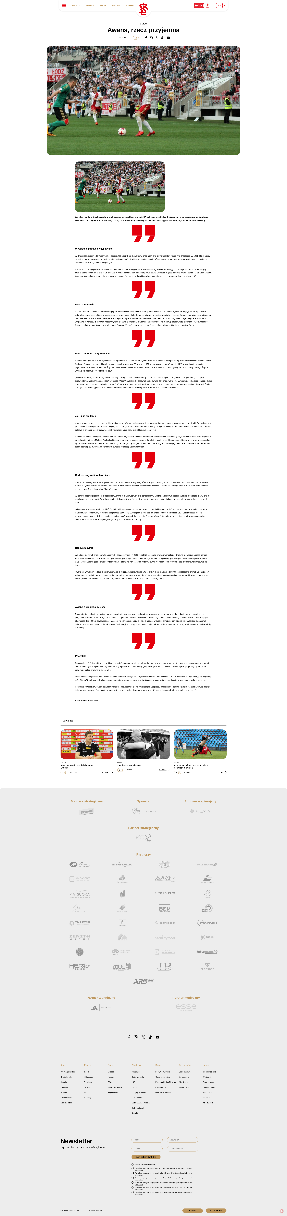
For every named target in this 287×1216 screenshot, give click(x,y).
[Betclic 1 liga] (202, 5)
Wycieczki (207, 1077)
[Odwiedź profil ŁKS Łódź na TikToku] (150, 1037)
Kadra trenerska (138, 1077)
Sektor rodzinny (209, 1087)
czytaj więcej (139, 1170)
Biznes (90, 5)
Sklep (103, 5)
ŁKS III (134, 1087)
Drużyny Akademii (139, 1092)
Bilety (76, 5)
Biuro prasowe (185, 1072)
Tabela (87, 1087)
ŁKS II (134, 1082)
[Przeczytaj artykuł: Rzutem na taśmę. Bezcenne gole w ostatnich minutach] (200, 744)
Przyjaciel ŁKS (161, 1087)
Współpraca (184, 1087)
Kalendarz (65, 1087)
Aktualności (88, 1077)
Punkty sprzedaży (115, 1087)
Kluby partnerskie (139, 1108)
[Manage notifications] (282, 1211)
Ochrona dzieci (67, 1103)
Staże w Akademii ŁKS (141, 1103)
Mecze (116, 5)
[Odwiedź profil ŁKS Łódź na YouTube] (157, 1037)
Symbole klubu (66, 1077)
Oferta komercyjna (162, 1077)
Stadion (64, 1092)
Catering (87, 1098)
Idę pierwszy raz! (209, 1072)
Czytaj (106, 772)
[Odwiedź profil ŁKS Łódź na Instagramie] (136, 1037)
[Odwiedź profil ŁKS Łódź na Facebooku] (129, 1037)
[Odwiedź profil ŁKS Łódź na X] (143, 1037)
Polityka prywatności (95, 1210)
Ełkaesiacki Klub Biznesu (165, 1082)
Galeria (87, 1092)
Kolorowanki (208, 1103)
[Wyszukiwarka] (217, 5)
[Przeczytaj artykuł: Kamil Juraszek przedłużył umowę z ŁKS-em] (87, 744)
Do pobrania (184, 1077)
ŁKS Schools (137, 1098)
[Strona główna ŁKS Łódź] (143, 9)
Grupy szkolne (208, 1082)
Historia (64, 1082)
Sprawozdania (66, 1098)
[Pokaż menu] (64, 5)
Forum (129, 5)
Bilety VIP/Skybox (162, 1072)
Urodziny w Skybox (163, 1092)
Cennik (111, 1072)
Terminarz (88, 1082)
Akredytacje (183, 1082)
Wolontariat (207, 1092)
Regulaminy (113, 1092)
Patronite (206, 1098)
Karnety (111, 1077)
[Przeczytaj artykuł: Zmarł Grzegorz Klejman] (143, 744)
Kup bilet (216, 1210)
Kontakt (135, 1113)
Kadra (86, 1072)
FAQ (110, 1082)
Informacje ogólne (68, 1072)
